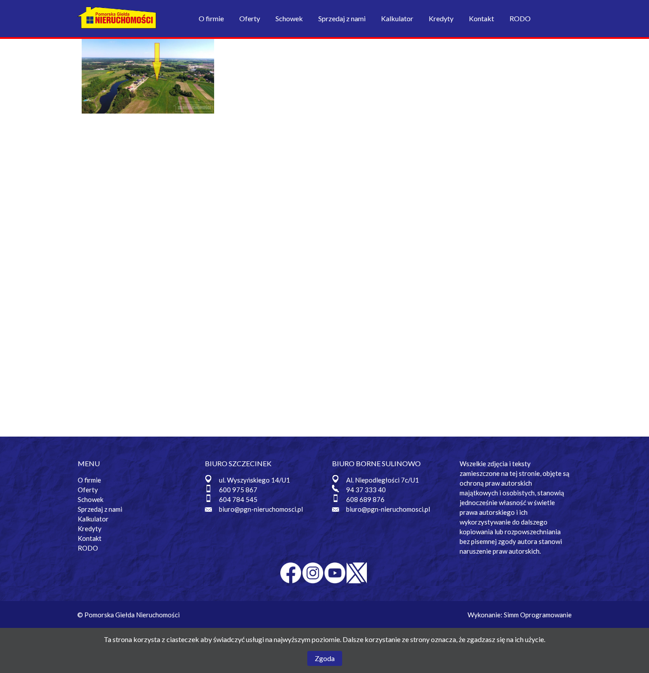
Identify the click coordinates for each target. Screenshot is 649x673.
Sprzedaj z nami (342, 18)
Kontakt (481, 18)
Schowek (289, 18)
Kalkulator (397, 18)
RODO (520, 18)
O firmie (211, 18)
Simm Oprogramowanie (538, 615)
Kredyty (441, 18)
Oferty (249, 18)
